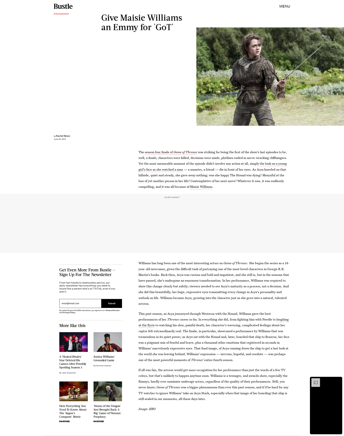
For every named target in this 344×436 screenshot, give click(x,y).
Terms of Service (112, 310)
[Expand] (314, 380)
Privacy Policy (69, 312)
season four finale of (171, 152)
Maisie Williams (201, 187)
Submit (112, 303)
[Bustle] (63, 6)
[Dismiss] (338, 380)
